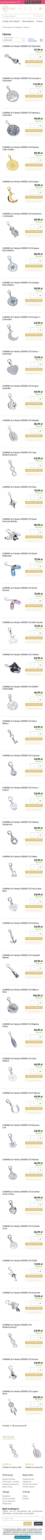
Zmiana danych (29, 1487)
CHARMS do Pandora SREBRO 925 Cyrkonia (20, 755)
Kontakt (26, 1498)
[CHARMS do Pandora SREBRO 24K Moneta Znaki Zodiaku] (12, 163)
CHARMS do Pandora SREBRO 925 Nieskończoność (12, 1467)
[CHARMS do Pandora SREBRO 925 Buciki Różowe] (12, 603)
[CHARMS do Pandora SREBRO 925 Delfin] (12, 1274)
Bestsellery (8, 1437)
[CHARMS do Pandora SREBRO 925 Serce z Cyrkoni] (12, 803)
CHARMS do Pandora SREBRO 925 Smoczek (21, 1293)
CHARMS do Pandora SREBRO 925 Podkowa (21, 1093)
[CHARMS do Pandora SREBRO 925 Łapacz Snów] (12, 1407)
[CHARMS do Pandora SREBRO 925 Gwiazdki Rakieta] (12, 971)
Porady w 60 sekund (11, 21)
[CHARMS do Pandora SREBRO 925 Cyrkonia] (12, 769)
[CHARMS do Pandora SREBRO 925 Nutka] (12, 870)
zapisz (27, 1523)
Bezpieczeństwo (8, 1479)
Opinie (25, 1496)
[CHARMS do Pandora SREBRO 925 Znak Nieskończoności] (12, 468)
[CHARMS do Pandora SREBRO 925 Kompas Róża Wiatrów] (12, 264)
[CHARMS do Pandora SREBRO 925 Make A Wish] (12, 1005)
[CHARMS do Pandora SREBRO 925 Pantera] (12, 668)
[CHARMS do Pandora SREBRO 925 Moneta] (12, 1173)
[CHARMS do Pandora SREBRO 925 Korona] (12, 1372)
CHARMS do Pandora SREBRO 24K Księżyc (20, 182)
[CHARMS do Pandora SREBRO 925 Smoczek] (12, 1306)
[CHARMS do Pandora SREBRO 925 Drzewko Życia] (12, 1242)
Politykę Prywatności (35, 1534)
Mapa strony (7, 1487)
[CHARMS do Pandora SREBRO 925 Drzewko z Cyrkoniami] (12, 94)
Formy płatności (8, 1501)
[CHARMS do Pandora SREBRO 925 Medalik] (12, 434)
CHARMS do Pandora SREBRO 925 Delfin (19, 1260)
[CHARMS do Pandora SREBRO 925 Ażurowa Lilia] (12, 1141)
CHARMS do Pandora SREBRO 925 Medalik (20, 420)
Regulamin (6, 1496)
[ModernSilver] (9, 8)
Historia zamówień (30, 1484)
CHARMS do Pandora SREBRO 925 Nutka (19, 856)
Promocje (40, 21)
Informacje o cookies (10, 1482)
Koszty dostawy (8, 1498)
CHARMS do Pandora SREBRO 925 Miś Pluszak (22, 622)
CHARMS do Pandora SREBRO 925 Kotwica (20, 923)
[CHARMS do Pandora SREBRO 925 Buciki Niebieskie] (12, 569)
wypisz (38, 1523)
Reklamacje (6, 1504)
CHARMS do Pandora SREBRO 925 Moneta (20, 1159)
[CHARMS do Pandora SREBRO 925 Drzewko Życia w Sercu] (12, 1207)
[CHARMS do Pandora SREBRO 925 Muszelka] (12, 59)
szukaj (38, 16)
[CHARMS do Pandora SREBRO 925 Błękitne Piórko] (12, 1040)
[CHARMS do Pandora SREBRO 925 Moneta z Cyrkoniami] (12, 128)
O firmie (26, 1492)
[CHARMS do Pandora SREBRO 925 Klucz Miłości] (12, 737)
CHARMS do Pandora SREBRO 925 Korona (20, 1359)
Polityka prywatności (10, 1484)
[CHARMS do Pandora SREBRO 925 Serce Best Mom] (12, 904)
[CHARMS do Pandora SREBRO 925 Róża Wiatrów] (12, 500)
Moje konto (28, 1475)
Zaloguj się (27, 1482)
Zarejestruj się (28, 1479)
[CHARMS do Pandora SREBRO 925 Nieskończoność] (12, 1340)
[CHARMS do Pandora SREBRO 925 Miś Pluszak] (12, 636)
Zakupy (5, 1492)
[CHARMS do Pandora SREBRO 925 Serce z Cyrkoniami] (12, 367)
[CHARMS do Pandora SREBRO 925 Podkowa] (12, 1106)
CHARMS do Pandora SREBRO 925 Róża (19, 487)
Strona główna (28, 21)
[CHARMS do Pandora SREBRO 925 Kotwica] (12, 936)
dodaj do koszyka (34, 62)
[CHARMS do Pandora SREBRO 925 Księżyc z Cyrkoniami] (12, 332)
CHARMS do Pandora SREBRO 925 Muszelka (21, 46)
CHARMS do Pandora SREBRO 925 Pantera (20, 654)
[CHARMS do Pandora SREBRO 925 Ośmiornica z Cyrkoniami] (12, 229)
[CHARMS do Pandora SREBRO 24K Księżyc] (12, 195)
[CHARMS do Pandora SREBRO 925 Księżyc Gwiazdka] (12, 401)
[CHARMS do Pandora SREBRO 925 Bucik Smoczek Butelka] (12, 535)
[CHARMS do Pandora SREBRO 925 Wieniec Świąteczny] (12, 838)
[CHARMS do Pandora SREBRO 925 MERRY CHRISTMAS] (12, 702)
